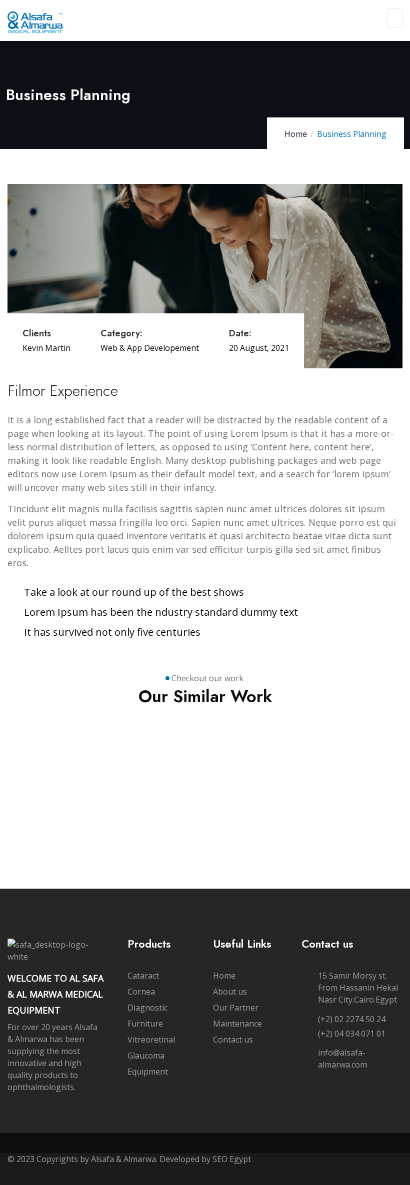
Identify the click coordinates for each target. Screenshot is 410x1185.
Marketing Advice (47, 814)
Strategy (38, 795)
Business (39, 786)
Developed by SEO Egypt (206, 1159)
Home (295, 133)
